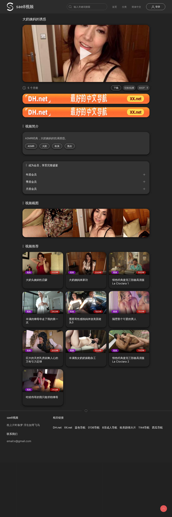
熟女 (69, 146)
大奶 (44, 146)
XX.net (68, 427)
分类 (124, 6)
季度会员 (31, 181)
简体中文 (136, 6)
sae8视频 (25, 6)
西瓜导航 (157, 427)
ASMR (31, 146)
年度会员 (31, 174)
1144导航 (143, 427)
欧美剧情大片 (128, 427)
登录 (157, 6)
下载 (116, 87)
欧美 (57, 146)
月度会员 (31, 188)
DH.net (57, 427)
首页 (114, 6)
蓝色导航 (80, 427)
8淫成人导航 (109, 427)
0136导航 (94, 427)
